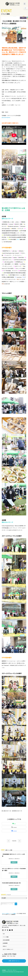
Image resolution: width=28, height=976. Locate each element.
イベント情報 (5, 937)
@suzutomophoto (6, 117)
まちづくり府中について (8, 949)
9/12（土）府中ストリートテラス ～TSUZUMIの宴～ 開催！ (14, 869)
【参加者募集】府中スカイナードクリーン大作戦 (13, 855)
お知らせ (5, 946)
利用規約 (4, 970)
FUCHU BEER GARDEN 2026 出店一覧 (11, 883)
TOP (4, 933)
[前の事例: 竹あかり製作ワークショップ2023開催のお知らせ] (8, 841)
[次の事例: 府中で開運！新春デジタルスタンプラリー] (19, 841)
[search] (16, 904)
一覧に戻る (14, 840)
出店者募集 (5, 943)
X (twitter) (15, 827)
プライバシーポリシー (12, 970)
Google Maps (6, 927)
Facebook (15, 831)
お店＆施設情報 (6, 940)
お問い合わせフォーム (14, 961)
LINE (15, 823)
